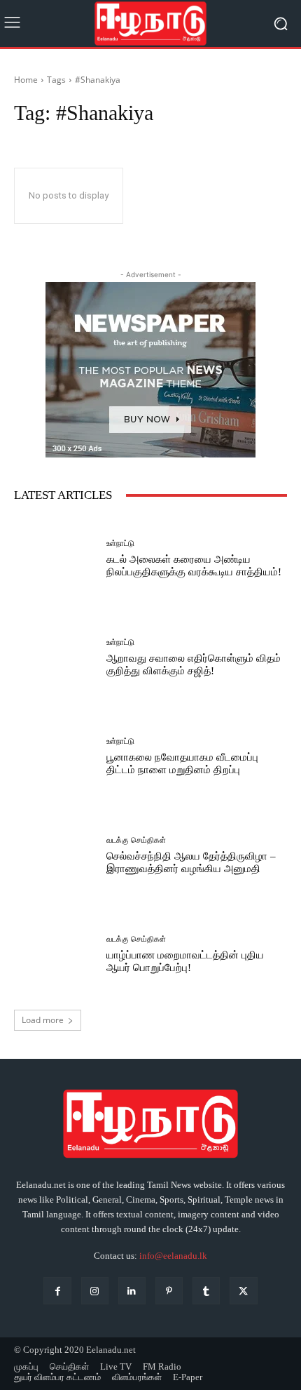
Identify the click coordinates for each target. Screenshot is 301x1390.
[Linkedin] (132, 1290)
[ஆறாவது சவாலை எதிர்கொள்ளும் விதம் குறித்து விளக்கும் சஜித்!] (55, 658)
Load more (43, 1020)
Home (26, 80)
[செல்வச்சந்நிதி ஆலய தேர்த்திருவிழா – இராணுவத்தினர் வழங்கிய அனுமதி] (55, 856)
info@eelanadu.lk (173, 1255)
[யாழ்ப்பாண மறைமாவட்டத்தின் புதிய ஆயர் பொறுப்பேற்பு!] (55, 955)
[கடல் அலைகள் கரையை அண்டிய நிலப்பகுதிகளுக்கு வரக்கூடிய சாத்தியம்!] (55, 559)
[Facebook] (57, 1290)
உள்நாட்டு (120, 543)
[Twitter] (243, 1290)
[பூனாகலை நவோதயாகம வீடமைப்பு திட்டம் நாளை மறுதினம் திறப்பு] (55, 757)
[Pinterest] (169, 1290)
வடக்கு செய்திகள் (136, 840)
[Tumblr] (206, 1290)
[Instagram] (94, 1290)
